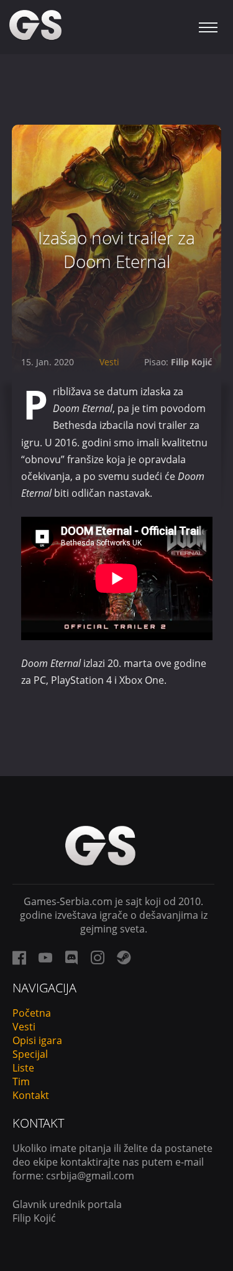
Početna (31, 1013)
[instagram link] (97, 957)
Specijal (30, 1054)
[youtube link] (45, 957)
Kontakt (30, 1095)
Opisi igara (37, 1040)
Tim (21, 1081)
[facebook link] (19, 957)
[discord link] (71, 957)
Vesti (109, 362)
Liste (23, 1068)
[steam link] (123, 957)
